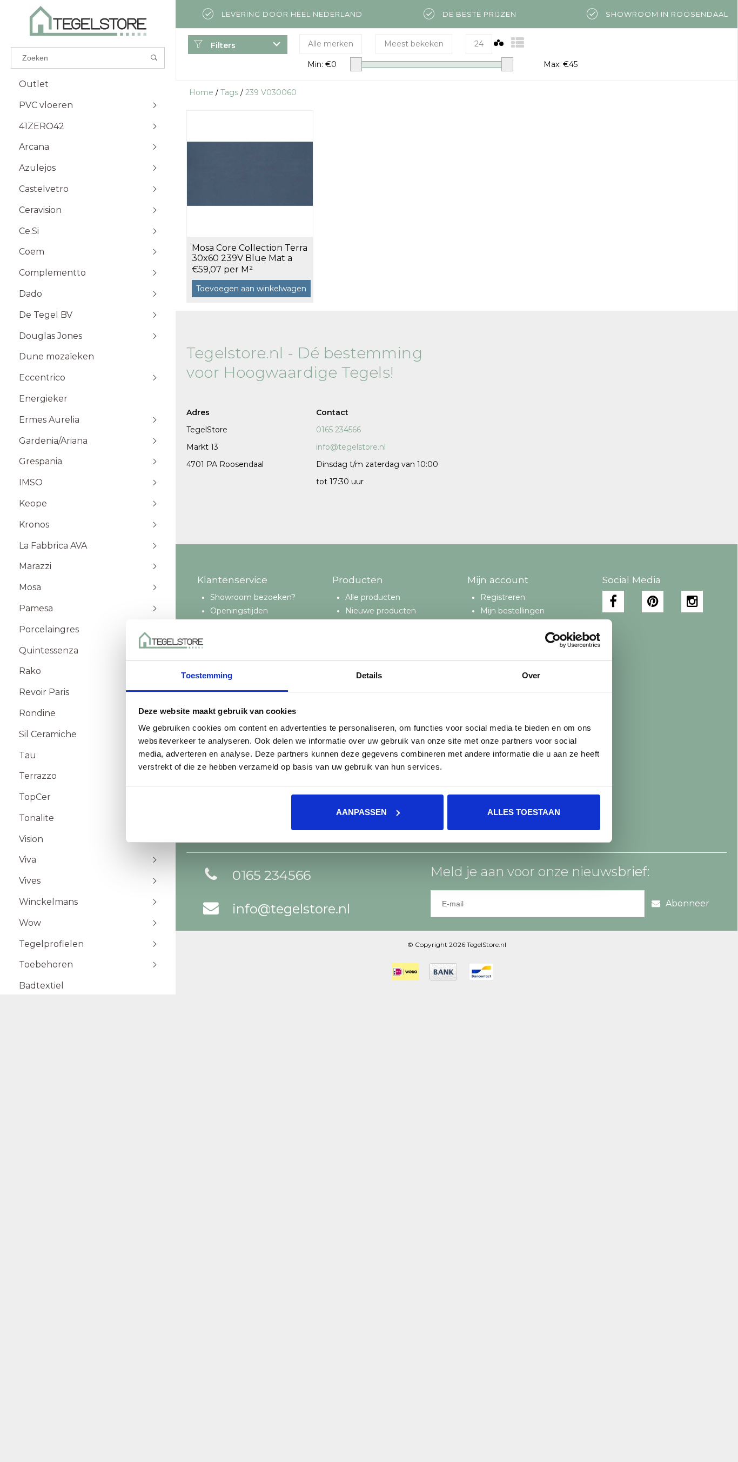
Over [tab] (531, 675)
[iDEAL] (405, 971)
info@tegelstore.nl (351, 447)
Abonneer (687, 903)
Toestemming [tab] (206, 675)
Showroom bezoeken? (253, 597)
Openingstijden (239, 611)
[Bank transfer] (443, 971)
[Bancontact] (481, 971)
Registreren (502, 597)
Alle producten (372, 597)
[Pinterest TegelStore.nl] (652, 601)
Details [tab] (369, 675)
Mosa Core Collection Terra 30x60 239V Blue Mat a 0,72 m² (249, 253)
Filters (222, 45)
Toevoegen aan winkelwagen (251, 288)
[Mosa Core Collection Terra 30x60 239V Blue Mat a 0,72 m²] (249, 173)
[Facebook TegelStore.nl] (613, 601)
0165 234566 (338, 430)
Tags (229, 92)
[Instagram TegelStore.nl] (692, 601)
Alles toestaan (523, 812)
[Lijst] (517, 43)
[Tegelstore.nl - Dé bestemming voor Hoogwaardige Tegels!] (88, 20)
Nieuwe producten (380, 611)
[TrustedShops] (511, 971)
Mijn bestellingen (512, 611)
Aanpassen (361, 812)
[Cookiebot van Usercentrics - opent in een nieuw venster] (553, 640)
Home (201, 92)
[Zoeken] (154, 58)
